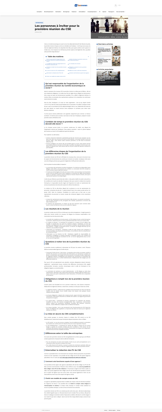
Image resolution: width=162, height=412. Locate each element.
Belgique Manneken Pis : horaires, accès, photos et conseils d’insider (104, 61)
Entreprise (39, 22)
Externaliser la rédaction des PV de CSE (55, 73)
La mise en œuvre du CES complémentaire (55, 70)
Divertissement (101, 47)
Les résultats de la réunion (74, 63)
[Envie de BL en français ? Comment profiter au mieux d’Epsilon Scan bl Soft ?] (116, 51)
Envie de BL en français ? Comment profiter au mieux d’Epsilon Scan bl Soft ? (104, 50)
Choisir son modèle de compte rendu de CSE (56, 76)
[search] (115, 5)
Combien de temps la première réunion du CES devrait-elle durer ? (78, 60)
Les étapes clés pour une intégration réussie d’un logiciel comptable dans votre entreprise (108, 78)
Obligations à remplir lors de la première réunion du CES (77, 67)
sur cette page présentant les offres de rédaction (73, 357)
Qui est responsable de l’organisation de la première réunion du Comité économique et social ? (56, 60)
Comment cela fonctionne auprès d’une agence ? (79, 73)
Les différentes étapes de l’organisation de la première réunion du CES (56, 64)
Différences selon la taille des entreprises (78, 70)
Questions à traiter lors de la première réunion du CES (56, 67)
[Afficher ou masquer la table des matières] (76, 56)
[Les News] (81, 5)
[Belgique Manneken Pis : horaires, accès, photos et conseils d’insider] (116, 61)
